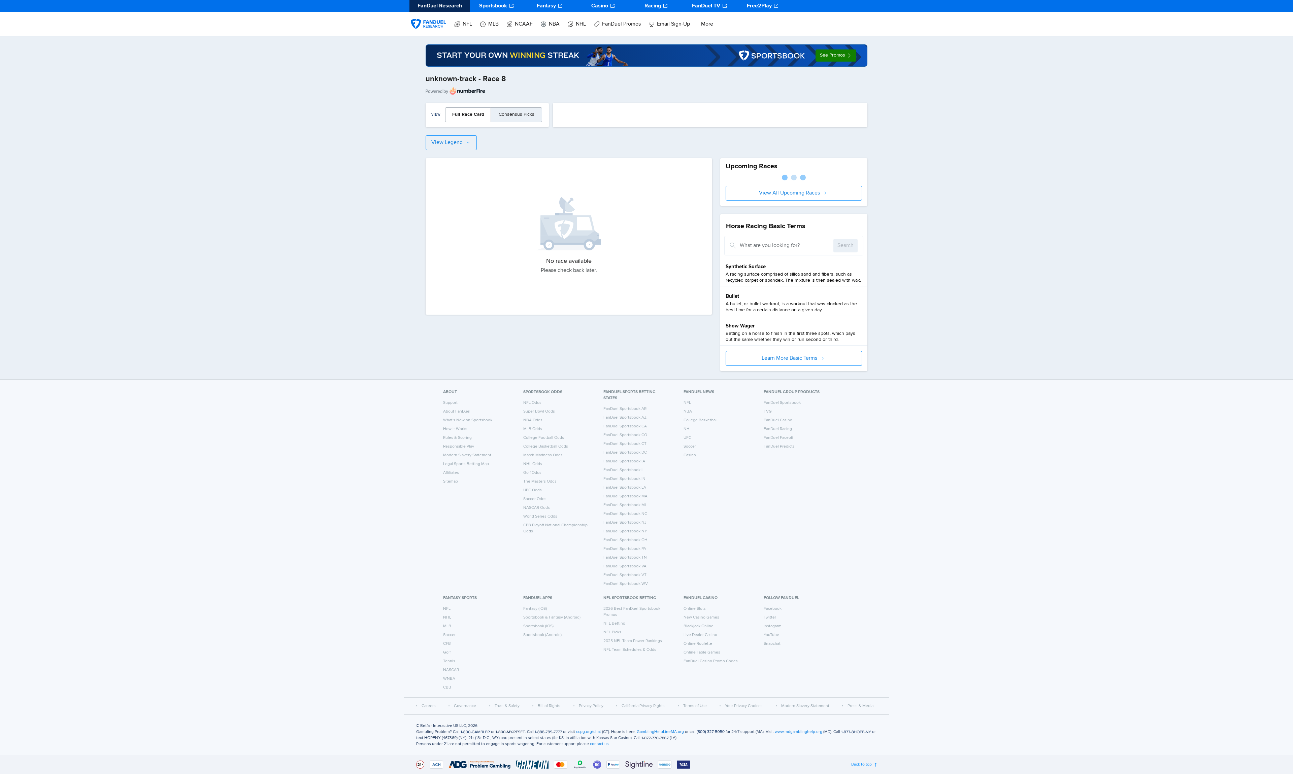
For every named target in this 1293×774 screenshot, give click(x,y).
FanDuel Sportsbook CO (625, 435)
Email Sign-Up (673, 24)
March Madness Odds (543, 455)
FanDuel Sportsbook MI (624, 505)
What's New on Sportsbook (467, 420)
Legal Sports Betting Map (466, 464)
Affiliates (451, 473)
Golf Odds (532, 473)
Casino (599, 6)
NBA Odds (532, 420)
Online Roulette (698, 644)
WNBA (449, 679)
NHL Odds (532, 464)
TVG (768, 412)
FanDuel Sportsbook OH (625, 540)
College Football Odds (543, 438)
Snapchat (772, 644)
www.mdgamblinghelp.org (798, 732)
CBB (447, 687)
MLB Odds (532, 429)
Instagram (773, 626)
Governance (465, 706)
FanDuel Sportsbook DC (625, 453)
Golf (447, 652)
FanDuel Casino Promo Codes (711, 661)
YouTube (771, 635)
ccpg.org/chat (588, 732)
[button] (836, 55)
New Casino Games (701, 617)
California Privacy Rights (643, 706)
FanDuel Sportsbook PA (624, 549)
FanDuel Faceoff (778, 438)
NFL (467, 24)
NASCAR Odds (536, 508)
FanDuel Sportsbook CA (625, 426)
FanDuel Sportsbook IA (624, 461)
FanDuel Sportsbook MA (625, 496)
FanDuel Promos (621, 24)
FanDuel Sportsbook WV (625, 584)
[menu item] (428, 17)
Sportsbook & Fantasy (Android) (552, 617)
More (707, 24)
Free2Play (759, 6)
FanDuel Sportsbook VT (624, 575)
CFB (447, 644)
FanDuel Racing (778, 429)
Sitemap (450, 482)
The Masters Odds (540, 482)
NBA (554, 24)
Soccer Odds (534, 499)
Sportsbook (493, 6)
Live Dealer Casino (700, 635)
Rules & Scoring (457, 438)
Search (845, 245)
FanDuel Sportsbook (782, 403)
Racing (652, 6)
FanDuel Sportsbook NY (625, 531)
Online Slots (695, 609)
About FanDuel (456, 412)
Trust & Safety (507, 706)
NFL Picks (612, 632)
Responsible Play (458, 447)
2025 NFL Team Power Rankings (632, 641)
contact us (599, 744)
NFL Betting (614, 624)
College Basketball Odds (545, 447)
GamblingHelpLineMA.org (660, 732)
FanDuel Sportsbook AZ (624, 418)
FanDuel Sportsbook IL (623, 470)
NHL (581, 24)
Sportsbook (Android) (542, 635)
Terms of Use (695, 706)
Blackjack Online (699, 626)
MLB (493, 24)
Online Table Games (702, 652)
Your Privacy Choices (744, 706)
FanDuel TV (706, 6)
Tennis (449, 661)
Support (450, 403)
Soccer (690, 447)
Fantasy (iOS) (535, 609)
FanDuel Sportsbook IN (624, 479)
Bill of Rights (549, 706)
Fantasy (546, 6)
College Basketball (701, 420)
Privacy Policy (591, 706)
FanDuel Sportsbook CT (624, 444)
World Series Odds (540, 517)
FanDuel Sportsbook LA (624, 488)
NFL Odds (532, 403)
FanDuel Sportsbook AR (624, 409)
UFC (687, 438)
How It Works (455, 429)
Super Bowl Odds (539, 412)
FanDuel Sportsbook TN (625, 558)
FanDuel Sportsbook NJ (624, 523)
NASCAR (451, 670)
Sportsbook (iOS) (538, 626)
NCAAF (524, 24)
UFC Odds (532, 490)
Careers (429, 706)
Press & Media (860, 706)
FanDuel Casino (778, 420)
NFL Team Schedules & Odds (629, 650)
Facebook (773, 609)
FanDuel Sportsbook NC (625, 514)
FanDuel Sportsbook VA (624, 566)
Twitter (770, 617)
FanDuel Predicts (779, 447)
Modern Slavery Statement (467, 455)
